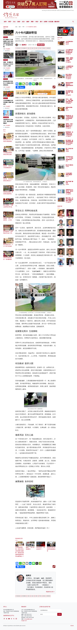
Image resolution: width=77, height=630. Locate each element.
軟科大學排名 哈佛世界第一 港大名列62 (69, 76)
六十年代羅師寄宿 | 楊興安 (31, 26)
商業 (32, 21)
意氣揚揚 (41, 45)
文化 (14, 21)
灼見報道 (5, 59)
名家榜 (45, 21)
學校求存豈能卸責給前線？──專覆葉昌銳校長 (69, 84)
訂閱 (59, 614)
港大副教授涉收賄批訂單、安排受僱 (69, 92)
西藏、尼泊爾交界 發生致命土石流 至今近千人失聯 (8, 64)
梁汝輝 (67, 119)
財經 (18, 21)
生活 (23, 21)
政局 (5, 21)
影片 (41, 21)
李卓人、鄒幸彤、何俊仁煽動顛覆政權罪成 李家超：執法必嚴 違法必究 (69, 102)
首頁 (16, 26)
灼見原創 (18, 48)
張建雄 (67, 151)
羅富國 (48, 48)
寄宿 (40, 48)
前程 (36, 48)
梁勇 (67, 161)
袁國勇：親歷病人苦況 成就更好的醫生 (69, 59)
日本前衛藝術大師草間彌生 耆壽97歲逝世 (8, 102)
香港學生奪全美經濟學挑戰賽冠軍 (51, 549)
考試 (29, 48)
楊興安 (24, 45)
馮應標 (67, 166)
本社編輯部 (8, 48)
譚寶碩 (67, 69)
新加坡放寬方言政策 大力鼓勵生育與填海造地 (8, 83)
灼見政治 (5, 37)
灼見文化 (5, 98)
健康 (27, 21)
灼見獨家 (24, 48)
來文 (67, 86)
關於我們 (57, 21)
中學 (23, 26)
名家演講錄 (6, 117)
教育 (9, 21)
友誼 (33, 48)
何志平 (67, 44)
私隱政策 (72, 625)
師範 (44, 48)
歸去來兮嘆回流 (69, 165)
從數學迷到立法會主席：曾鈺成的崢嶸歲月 (8, 121)
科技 (37, 21)
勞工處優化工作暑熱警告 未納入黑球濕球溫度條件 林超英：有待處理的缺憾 (8, 43)
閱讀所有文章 (50, 591)
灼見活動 (51, 21)
